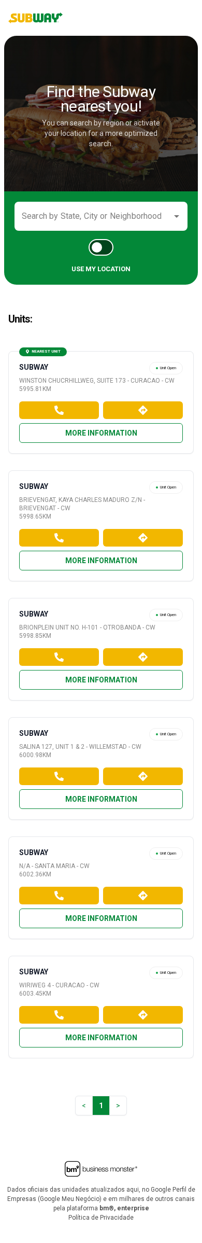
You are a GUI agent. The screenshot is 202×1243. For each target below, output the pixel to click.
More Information (101, 433)
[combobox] (93, 216)
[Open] (176, 216)
